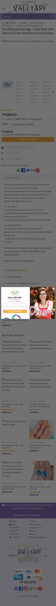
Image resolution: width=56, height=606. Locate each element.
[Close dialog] (53, 288)
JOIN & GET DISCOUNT (15, 311)
